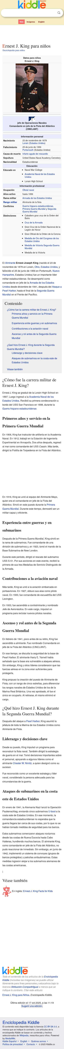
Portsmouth (27, 149)
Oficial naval (28, 189)
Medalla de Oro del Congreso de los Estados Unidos (42, 240)
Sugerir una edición (31, 1006)
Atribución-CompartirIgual (24, 987)
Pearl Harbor (33, 721)
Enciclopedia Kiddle (21, 1022)
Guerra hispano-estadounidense (37, 205)
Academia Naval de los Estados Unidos (40, 175)
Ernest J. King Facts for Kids (38, 891)
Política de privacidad (13, 1044)
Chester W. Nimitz (22, 763)
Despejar (52, 12)
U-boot (52, 811)
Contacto (30, 1044)
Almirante (10, 263)
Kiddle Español (10, 1041)
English (41, 21)
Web (21, 21)
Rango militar (10, 202)
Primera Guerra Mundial (33, 208)
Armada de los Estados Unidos (37, 198)
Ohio (37, 267)
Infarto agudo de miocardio (35, 153)
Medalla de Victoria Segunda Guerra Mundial (42, 247)
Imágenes (31, 21)
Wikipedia (24, 1035)
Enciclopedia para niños (14, 50)
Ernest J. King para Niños (15, 995)
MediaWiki (10, 1038)
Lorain (25, 143)
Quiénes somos (38, 1041)
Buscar (59, 12)
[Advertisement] (32, 33)
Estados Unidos (37, 143)
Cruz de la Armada (34, 222)
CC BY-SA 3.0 (50, 1026)
